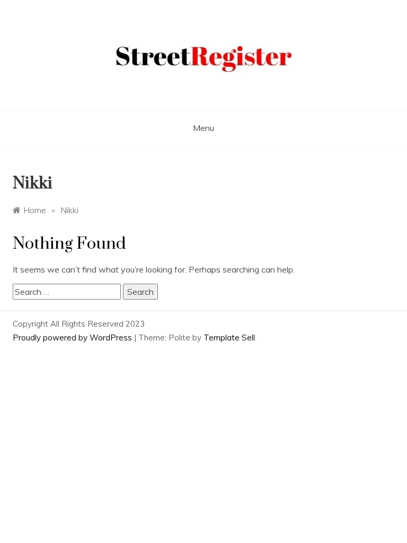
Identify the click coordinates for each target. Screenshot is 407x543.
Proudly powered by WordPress (73, 337)
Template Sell (229, 337)
